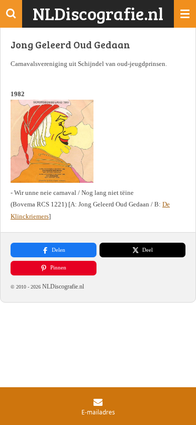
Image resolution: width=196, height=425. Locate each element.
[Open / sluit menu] (185, 14)
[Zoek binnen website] (11, 14)
